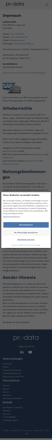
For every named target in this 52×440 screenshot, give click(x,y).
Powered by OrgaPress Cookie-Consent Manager (26, 245)
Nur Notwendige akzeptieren (26, 232)
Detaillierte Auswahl (26, 240)
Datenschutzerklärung (11, 217)
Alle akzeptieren (26, 225)
